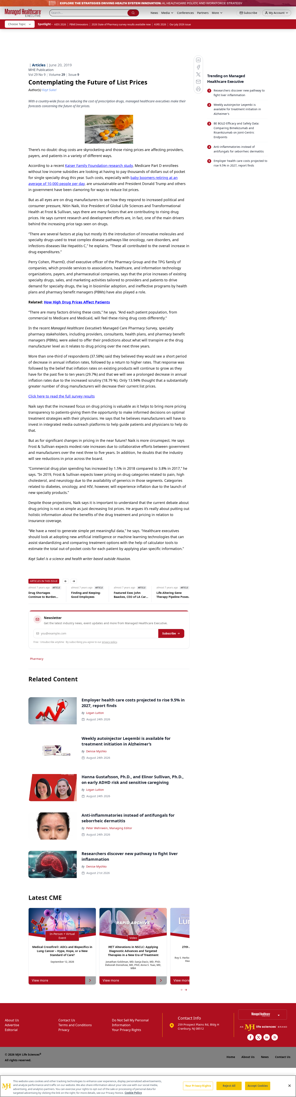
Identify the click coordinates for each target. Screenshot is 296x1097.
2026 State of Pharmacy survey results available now (121, 24)
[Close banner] (291, 5)
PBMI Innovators (78, 24)
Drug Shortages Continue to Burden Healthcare (42, 595)
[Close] (289, 1085)
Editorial (11, 1030)
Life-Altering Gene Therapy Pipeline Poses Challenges (172, 595)
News (154, 13)
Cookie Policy (133, 1093)
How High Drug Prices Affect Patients (77, 302)
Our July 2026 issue (180, 24)
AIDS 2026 (60, 24)
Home (231, 1057)
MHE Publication (41, 70)
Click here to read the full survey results (61, 396)
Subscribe (169, 633)
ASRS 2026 (160, 24)
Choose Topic (17, 24)
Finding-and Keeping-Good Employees (86, 595)
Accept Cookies (258, 1086)
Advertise (12, 1025)
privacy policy (109, 642)
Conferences (185, 13)
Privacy (63, 1030)
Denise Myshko (96, 751)
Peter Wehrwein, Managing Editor (109, 828)
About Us (12, 1020)
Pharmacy (36, 659)
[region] (148, 1086)
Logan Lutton (95, 713)
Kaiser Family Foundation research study (99, 165)
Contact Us (66, 1020)
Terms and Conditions (75, 1025)
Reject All (229, 1086)
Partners (203, 13)
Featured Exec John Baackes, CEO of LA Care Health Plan (130, 595)
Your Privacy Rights (126, 1030)
